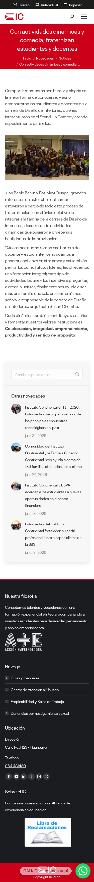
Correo (24, 4)
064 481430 (15, 765)
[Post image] (16, 409)
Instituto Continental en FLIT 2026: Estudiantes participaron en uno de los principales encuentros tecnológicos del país (53, 417)
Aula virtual (49, 4)
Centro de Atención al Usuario (35, 689)
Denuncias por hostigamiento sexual (40, 713)
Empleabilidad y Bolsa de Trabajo (37, 701)
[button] (82, 870)
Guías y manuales (25, 677)
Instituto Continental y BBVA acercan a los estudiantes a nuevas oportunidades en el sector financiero (53, 495)
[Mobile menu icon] (84, 17)
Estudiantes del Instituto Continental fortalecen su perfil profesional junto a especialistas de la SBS (53, 534)
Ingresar (75, 4)
